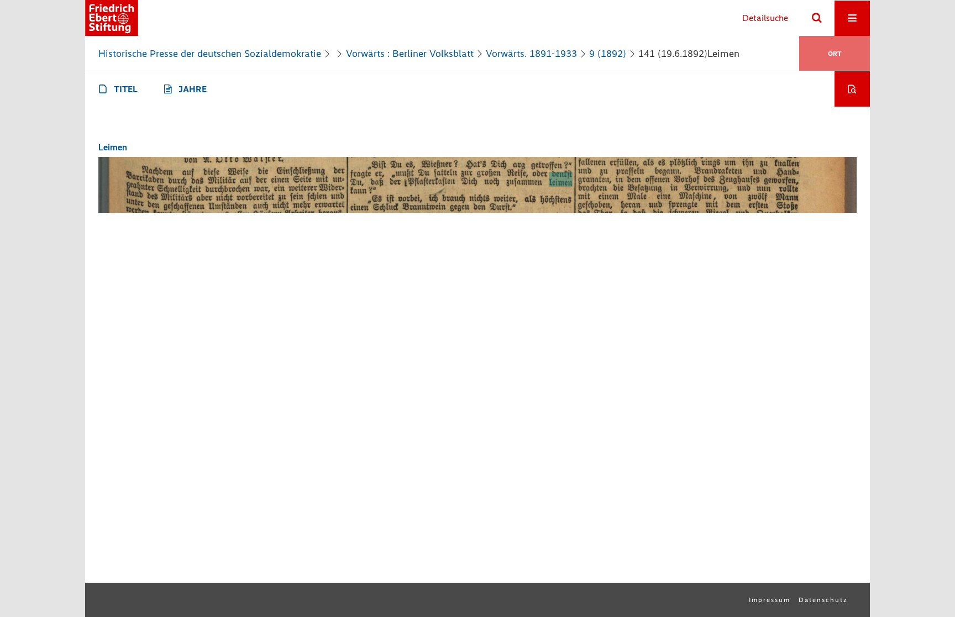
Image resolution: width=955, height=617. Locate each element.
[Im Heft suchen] (852, 89)
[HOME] (111, 18)
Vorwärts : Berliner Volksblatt (410, 54)
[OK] (817, 18)
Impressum (769, 600)
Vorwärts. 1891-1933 (531, 54)
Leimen (112, 147)
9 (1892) (607, 54)
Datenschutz (823, 600)
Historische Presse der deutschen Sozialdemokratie (209, 54)
